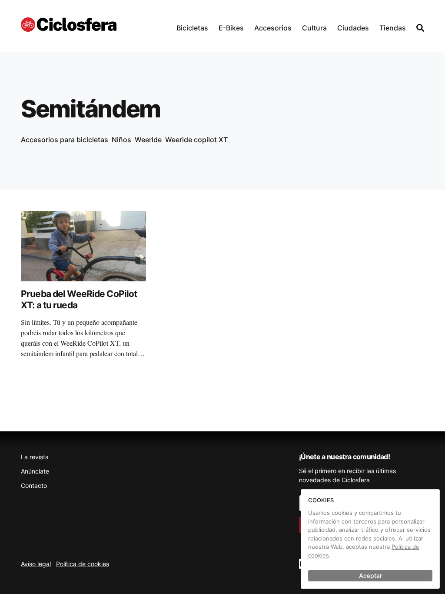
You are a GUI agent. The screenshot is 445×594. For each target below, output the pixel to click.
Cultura (314, 27)
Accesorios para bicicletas (64, 139)
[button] (192, 25)
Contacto (34, 485)
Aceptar (370, 575)
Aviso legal (36, 563)
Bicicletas (192, 27)
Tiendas (392, 27)
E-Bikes (231, 27)
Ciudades (353, 27)
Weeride (148, 139)
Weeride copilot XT (196, 139)
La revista (35, 457)
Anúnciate (35, 471)
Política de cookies (82, 563)
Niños (121, 139)
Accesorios (273, 27)
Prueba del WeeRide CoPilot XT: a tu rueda (79, 299)
